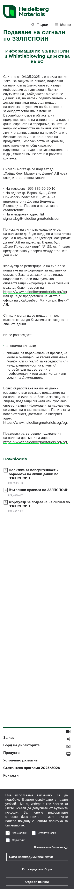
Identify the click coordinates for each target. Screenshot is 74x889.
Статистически (47, 832)
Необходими (19, 832)
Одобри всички (37, 882)
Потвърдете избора (37, 869)
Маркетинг (18, 840)
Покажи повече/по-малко (49, 847)
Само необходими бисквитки (31, 857)
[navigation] (68, 732)
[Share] (68, 739)
